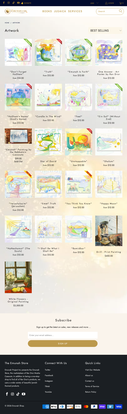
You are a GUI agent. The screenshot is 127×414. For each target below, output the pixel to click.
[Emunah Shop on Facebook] (3, 3)
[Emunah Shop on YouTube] (18, 3)
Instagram (49, 380)
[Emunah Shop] (16, 11)
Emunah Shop (18, 405)
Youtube (48, 391)
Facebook (49, 375)
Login (111, 3)
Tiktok (47, 386)
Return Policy (90, 391)
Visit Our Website (92, 369)
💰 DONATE (26, 3)
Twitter (47, 369)
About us (89, 375)
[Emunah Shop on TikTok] (13, 3)
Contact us (89, 380)
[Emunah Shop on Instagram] (8, 3)
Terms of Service (92, 386)
